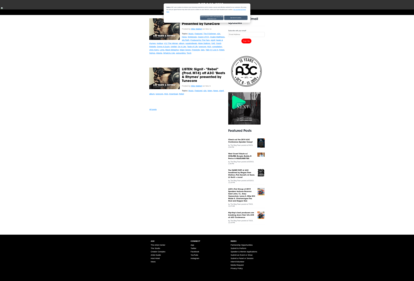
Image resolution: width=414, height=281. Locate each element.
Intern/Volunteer (237, 262)
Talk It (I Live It (212, 50)
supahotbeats (191, 43)
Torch (189, 53)
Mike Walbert (196, 29)
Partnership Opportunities (242, 245)
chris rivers (154, 50)
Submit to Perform (238, 248)
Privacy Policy (237, 268)
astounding (181, 53)
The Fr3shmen (209, 34)
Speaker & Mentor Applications (244, 252)
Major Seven (185, 50)
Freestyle (196, 50)
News (184, 37)
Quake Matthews (217, 37)
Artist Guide (156, 255)
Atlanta (159, 53)
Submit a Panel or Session (242, 258)
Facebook (195, 252)
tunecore (202, 47)
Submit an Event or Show (241, 255)
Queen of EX (203, 37)
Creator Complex (158, 252)
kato (203, 50)
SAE (213, 43)
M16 (209, 47)
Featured (198, 34)
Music (191, 34)
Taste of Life (192, 47)
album (181, 43)
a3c (218, 34)
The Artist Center (158, 245)
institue (160, 43)
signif (213, 40)
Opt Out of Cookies (235, 18)
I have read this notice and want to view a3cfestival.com (211, 18)
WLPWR (185, 40)
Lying (162, 50)
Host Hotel (155, 258)
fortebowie (192, 37)
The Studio (155, 248)
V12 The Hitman (171, 43)
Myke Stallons (204, 43)
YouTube (194, 255)
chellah (174, 47)
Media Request (237, 265)
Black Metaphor (172, 50)
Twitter (193, 248)
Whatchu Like (169, 53)
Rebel (221, 50)
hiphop (152, 53)
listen (210, 91)
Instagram (195, 258)
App (192, 245)
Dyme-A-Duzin (163, 47)
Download (173, 94)
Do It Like (182, 47)
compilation (217, 47)
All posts (153, 109)
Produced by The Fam (200, 40)
